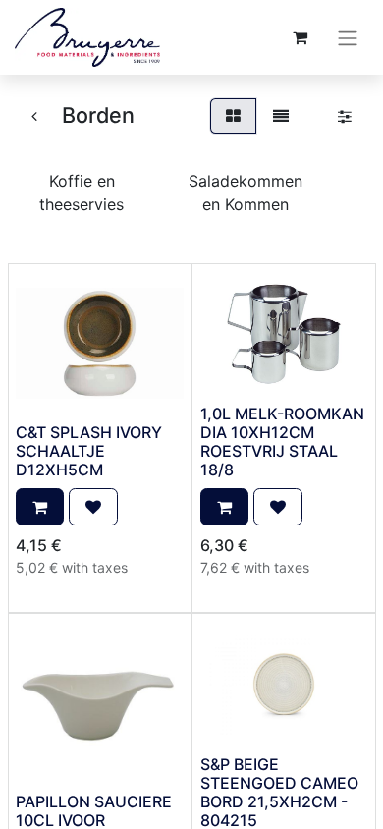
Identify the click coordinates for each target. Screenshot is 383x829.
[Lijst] (280, 116)
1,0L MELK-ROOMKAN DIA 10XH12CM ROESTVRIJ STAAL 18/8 (282, 442)
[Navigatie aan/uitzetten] (347, 37)
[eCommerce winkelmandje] (299, 37)
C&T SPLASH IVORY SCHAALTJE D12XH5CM (89, 450)
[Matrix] (233, 116)
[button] (40, 506)
